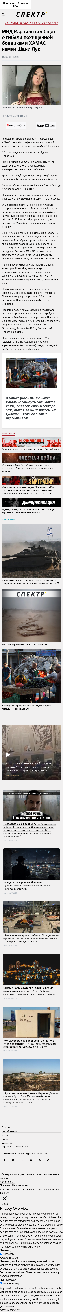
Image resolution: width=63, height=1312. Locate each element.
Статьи (5, 1134)
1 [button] (10, 782)
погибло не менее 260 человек (32, 255)
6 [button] (33, 782)
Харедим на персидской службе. (26, 885)
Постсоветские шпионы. (29, 829)
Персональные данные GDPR (15, 1146)
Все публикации (9, 1130)
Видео (5, 1138)
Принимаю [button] (6, 1185)
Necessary (8, 1254)
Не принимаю (20, 1185)
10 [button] (52, 782)
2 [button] (15, 782)
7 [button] (38, 782)
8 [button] (42, 782)
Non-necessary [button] (8, 1279)
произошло (32, 300)
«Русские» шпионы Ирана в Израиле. (30, 1097)
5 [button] (29, 782)
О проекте (6, 1127)
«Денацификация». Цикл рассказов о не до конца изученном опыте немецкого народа (28, 511)
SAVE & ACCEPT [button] (10, 1310)
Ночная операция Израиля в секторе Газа (24, 644)
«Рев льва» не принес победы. (31, 938)
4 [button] (24, 782)
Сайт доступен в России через (31, 22)
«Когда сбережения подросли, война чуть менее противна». (29, 1043)
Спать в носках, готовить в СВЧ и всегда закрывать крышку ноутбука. (29, 991)
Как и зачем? (7, 1181)
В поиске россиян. (31, 408)
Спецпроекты (8, 433)
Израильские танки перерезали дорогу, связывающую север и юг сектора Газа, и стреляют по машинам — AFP (30, 581)
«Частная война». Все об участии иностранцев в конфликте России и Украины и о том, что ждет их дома (27, 468)
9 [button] (47, 782)
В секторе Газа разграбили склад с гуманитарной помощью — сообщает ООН (26, 707)
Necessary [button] (6, 1250)
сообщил (36, 146)
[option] (31, 752)
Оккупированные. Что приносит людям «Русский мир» (30, 449)
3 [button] (20, 782)
